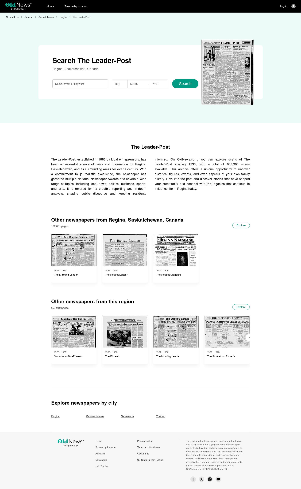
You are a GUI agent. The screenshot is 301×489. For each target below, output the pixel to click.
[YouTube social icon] (218, 479)
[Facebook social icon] (193, 479)
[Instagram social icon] (210, 479)
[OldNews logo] (18, 5)
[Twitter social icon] (201, 479)
